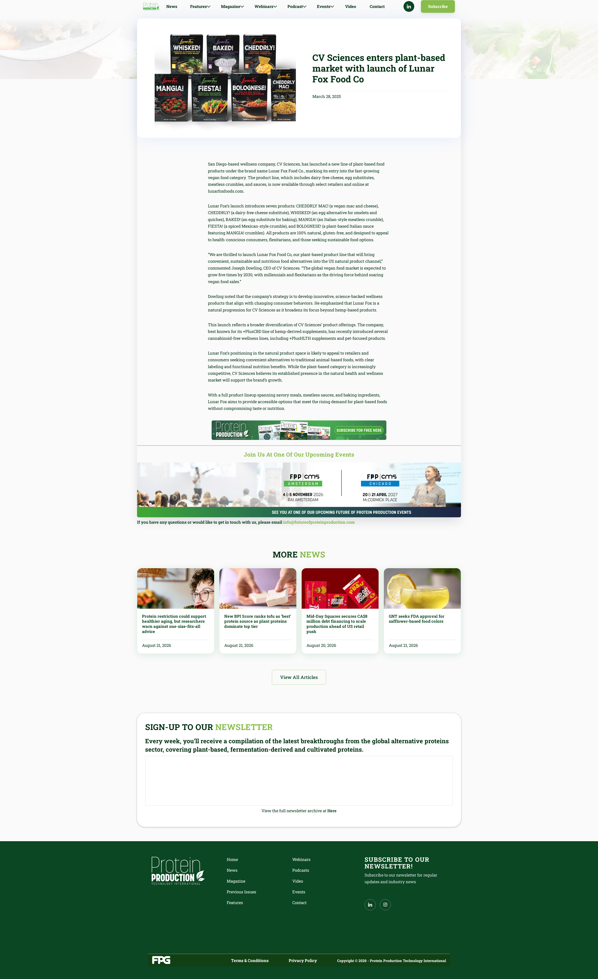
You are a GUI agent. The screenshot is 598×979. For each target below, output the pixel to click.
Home (232, 859)
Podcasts (300, 870)
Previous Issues (241, 891)
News (171, 6)
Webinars (301, 859)
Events (298, 891)
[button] (200, 6)
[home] (151, 6)
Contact (377, 6)
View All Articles (299, 677)
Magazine (236, 881)
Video (350, 6)
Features (235, 902)
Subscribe (438, 6)
